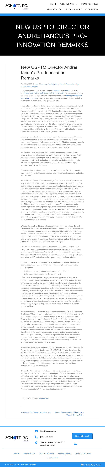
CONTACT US (52, 457)
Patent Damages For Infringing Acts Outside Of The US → (69, 413)
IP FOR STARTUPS (83, 454)
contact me (43, 398)
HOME (16, 454)
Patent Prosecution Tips (69, 84)
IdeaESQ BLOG (64, 454)
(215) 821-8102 (46, 437)
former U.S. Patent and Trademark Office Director (44, 93)
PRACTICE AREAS (46, 454)
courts (66, 90)
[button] (76, 4)
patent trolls (25, 86)
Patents (35, 86)
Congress (56, 90)
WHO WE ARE (29, 454)
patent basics (40, 84)
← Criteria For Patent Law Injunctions (36, 412)
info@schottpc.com (48, 431)
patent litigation (52, 84)
